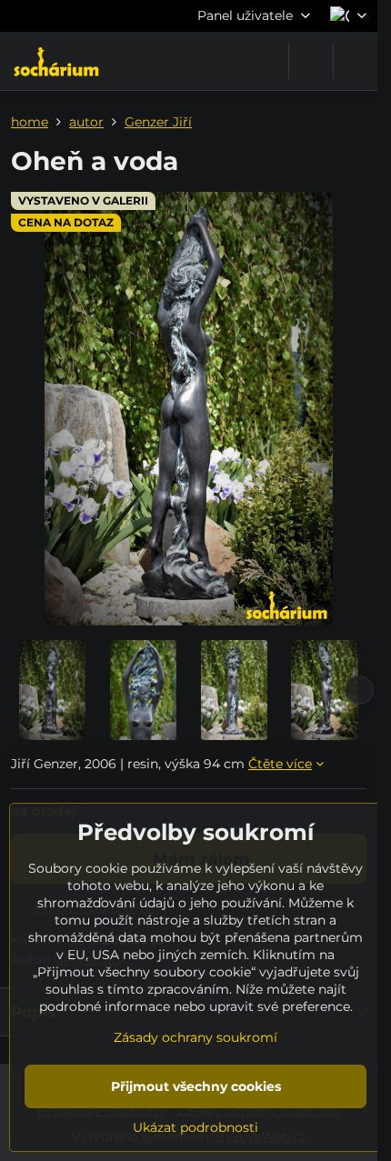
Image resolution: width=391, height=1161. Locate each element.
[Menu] (355, 61)
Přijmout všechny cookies (196, 1086)
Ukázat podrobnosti (195, 1127)
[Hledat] (311, 61)
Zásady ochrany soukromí (195, 1037)
